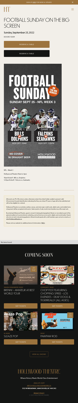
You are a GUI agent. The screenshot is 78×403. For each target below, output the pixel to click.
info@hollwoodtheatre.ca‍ (14, 219)
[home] (7, 9)
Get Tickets (21, 306)
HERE (34, 2)
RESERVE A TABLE (27, 53)
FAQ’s (43, 223)
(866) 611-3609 (39, 383)
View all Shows (39, 354)
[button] (72, 9)
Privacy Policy (39, 393)
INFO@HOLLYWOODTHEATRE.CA (39, 386)
